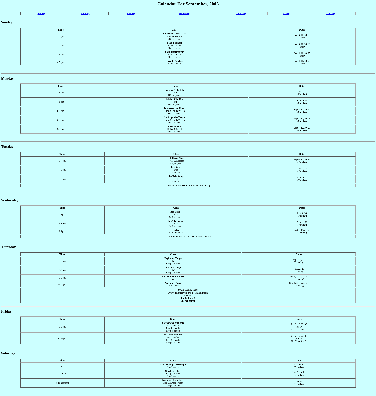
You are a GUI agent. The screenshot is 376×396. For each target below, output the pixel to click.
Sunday (41, 13)
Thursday (241, 13)
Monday (85, 13)
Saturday (330, 13)
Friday (286, 13)
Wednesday (184, 13)
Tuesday (131, 13)
